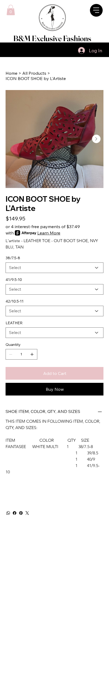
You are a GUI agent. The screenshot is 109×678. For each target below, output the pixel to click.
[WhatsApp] (8, 513)
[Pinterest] (21, 513)
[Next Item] (96, 139)
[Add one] (32, 354)
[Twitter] (27, 513)
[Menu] (55, 50)
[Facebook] (14, 513)
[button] (10, 10)
